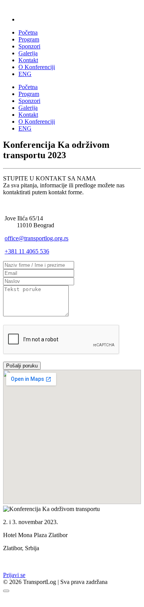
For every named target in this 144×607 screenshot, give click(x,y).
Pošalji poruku (22, 366)
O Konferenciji (36, 67)
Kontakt (28, 60)
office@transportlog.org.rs (36, 238)
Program (28, 39)
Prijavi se (14, 575)
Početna (28, 32)
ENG (24, 74)
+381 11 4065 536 (27, 251)
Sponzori (29, 46)
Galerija (28, 53)
